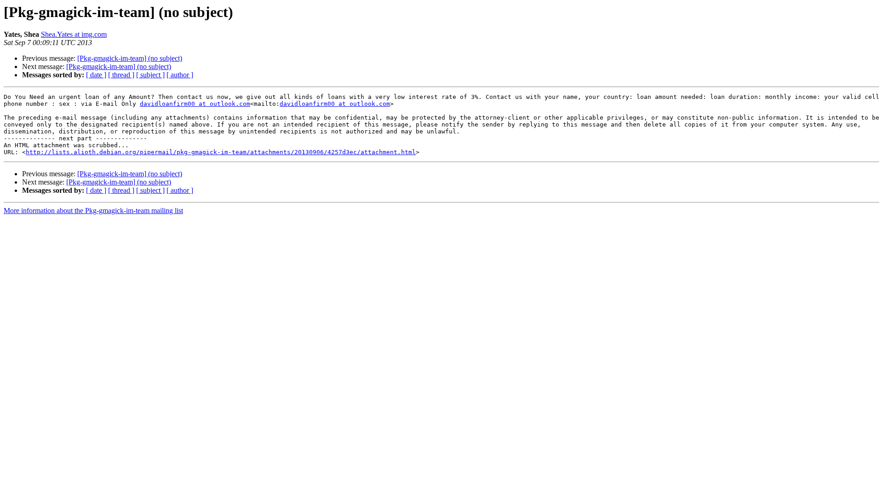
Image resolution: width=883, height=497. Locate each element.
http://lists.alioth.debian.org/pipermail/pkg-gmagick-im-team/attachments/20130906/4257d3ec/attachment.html (221, 152)
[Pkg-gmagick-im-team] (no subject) (129, 58)
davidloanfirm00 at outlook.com (195, 103)
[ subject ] (150, 75)
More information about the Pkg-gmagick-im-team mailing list (93, 210)
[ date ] (96, 75)
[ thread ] (121, 75)
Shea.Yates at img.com (74, 34)
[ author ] (179, 75)
